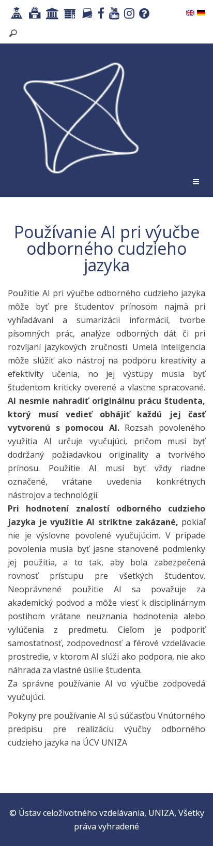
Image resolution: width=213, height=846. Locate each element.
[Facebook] (99, 14)
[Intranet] (51, 14)
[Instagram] (127, 14)
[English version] (190, 12)
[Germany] (201, 12)
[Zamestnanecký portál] (69, 14)
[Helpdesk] (142, 14)
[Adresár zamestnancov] (86, 14)
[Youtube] (112, 14)
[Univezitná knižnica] (33, 14)
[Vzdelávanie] (15, 14)
